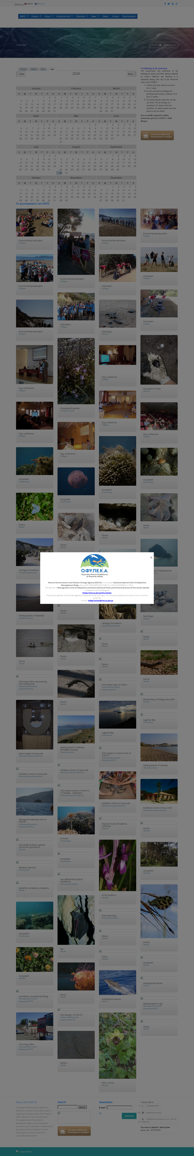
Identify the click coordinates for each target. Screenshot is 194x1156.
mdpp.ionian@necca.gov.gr (100, 600)
